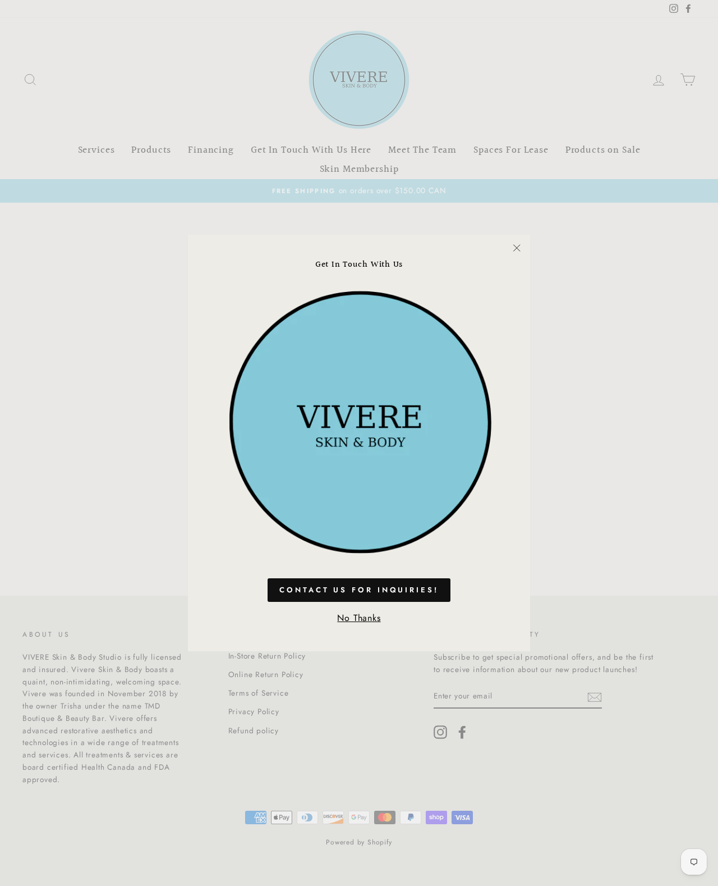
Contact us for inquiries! (359, 589)
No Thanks (358, 617)
